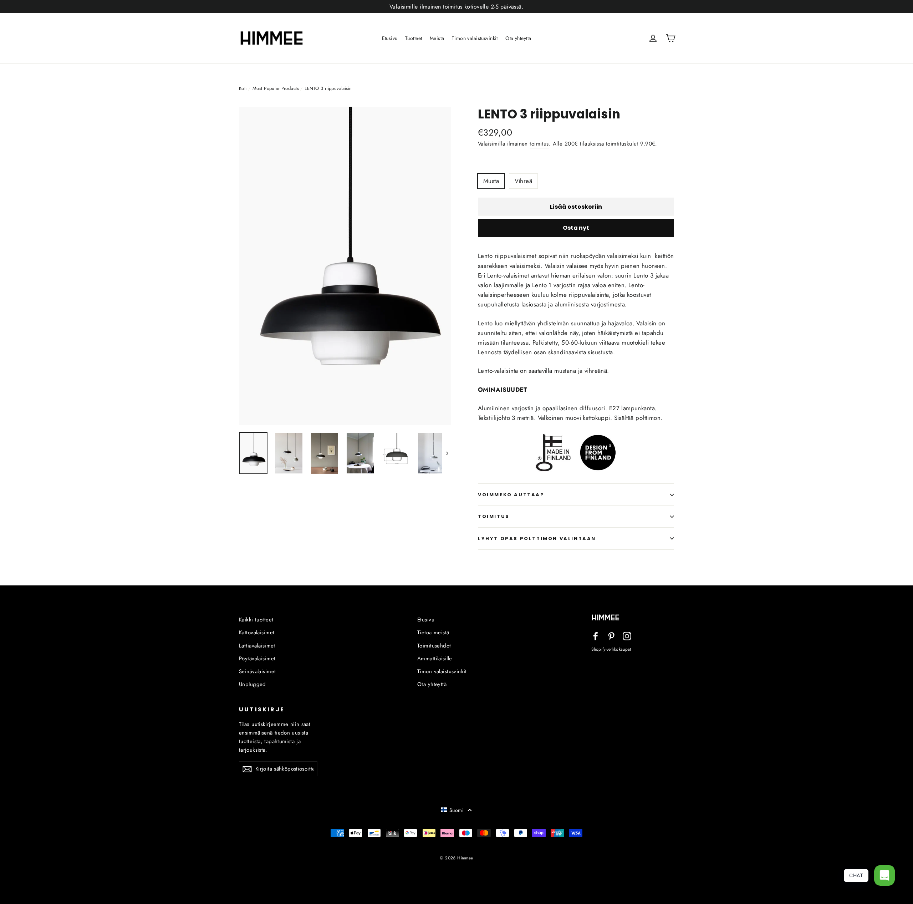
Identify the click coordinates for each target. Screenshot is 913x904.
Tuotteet (413, 38)
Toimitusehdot (434, 646)
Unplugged (252, 684)
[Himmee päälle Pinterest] (611, 635)
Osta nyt (576, 228)
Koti (243, 88)
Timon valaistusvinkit (475, 38)
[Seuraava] (446, 453)
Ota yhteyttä (518, 38)
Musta (491, 181)
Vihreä (523, 181)
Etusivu (390, 38)
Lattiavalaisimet (257, 646)
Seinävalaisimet (257, 671)
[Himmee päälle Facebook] (595, 635)
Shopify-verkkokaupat (611, 649)
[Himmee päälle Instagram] (627, 635)
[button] (456, 810)
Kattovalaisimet (256, 632)
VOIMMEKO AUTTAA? (511, 494)
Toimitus (494, 516)
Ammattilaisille (434, 658)
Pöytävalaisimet (257, 658)
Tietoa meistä (433, 632)
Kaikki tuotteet (256, 620)
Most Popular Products (276, 88)
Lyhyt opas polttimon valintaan (537, 538)
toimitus (539, 144)
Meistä (437, 38)
